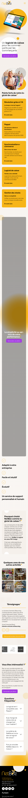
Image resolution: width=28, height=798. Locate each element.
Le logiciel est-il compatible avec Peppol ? (12, 708)
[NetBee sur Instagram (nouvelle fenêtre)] (6, 788)
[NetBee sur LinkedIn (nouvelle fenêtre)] (9, 788)
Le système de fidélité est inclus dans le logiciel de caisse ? (12, 734)
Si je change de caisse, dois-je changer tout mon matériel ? (11, 721)
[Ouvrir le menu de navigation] (24, 3)
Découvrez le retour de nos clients (14, 636)
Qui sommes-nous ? (8, 796)
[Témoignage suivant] (7, 630)
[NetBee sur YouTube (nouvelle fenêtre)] (12, 788)
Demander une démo (9, 56)
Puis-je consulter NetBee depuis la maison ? (12, 746)
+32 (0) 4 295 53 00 (7, 780)
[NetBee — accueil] (7, 3)
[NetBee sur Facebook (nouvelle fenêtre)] (3, 788)
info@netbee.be (6, 778)
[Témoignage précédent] (3, 630)
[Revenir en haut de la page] (24, 791)
